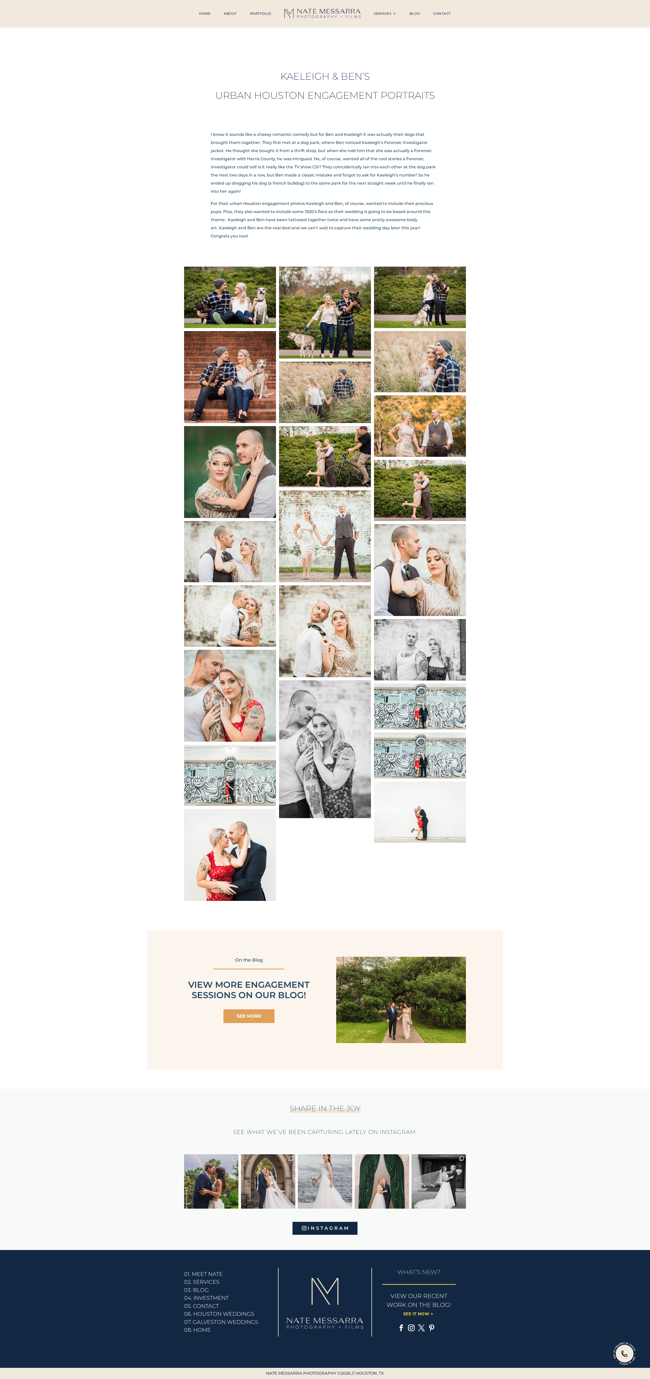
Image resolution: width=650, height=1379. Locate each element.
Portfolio (260, 13)
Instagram (329, 1228)
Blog (415, 13)
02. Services (201, 1282)
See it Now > (418, 1313)
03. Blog (196, 1290)
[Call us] (624, 1353)
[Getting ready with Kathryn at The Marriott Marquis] (268, 1181)
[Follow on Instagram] (411, 1328)
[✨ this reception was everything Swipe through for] (382, 1181)
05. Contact (201, 1306)
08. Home (197, 1330)
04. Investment (206, 1298)
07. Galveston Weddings (221, 1322)
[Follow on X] (421, 1328)
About (230, 13)
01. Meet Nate (203, 1274)
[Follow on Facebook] (401, 1328)
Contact (442, 13)
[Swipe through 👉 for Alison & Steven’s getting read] (439, 1181)
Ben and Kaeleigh (344, 134)
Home (204, 13)
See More (249, 1016)
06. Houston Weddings (219, 1314)
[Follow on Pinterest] (431, 1328)
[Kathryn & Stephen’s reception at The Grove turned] (211, 1181)
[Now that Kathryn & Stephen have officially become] (325, 1181)
